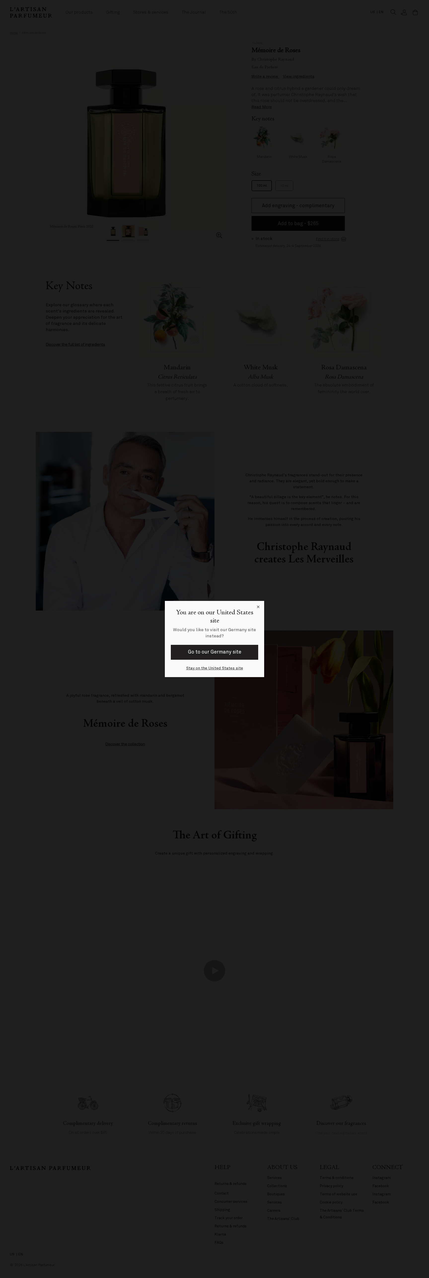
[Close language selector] (258, 607)
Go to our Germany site (214, 652)
